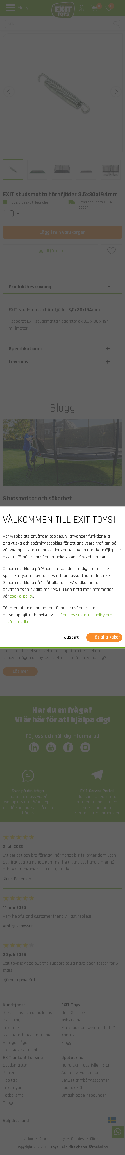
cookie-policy (21, 597)
